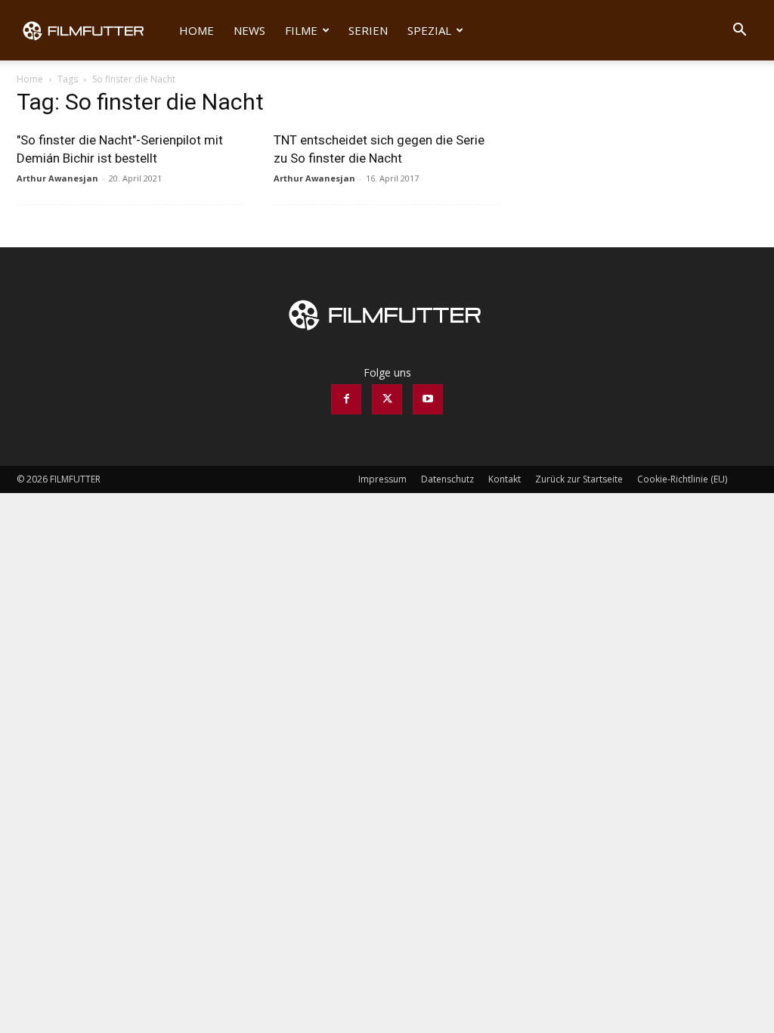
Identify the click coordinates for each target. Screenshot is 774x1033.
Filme (301, 30)
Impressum (382, 479)
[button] (739, 31)
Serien (368, 30)
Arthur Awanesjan (57, 178)
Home (196, 30)
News (249, 30)
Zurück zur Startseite (579, 479)
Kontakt (504, 479)
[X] (387, 399)
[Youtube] (428, 399)
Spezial (429, 30)
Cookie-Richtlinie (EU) (682, 479)
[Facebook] (346, 399)
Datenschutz (447, 479)
